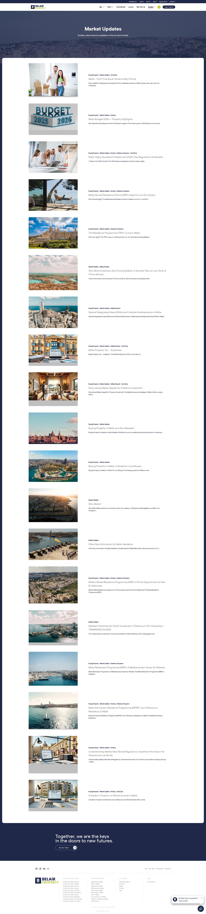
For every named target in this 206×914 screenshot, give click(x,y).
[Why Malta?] (53, 505)
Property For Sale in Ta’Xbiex (71, 890)
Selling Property (104, 267)
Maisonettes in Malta (97, 892)
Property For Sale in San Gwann (72, 892)
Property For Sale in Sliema (71, 882)
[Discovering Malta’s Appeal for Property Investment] (53, 389)
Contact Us (167, 868)
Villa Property (95, 901)
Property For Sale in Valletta (71, 884)
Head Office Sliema (124, 882)
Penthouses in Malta (97, 890)
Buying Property (93, 75)
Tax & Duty (114, 75)
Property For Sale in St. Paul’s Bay (72, 899)
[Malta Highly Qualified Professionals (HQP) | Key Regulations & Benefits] (53, 157)
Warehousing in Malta (97, 888)
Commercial (159, 868)
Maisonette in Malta (96, 886)
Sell (149, 868)
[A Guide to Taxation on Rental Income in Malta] (53, 795)
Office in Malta (95, 884)
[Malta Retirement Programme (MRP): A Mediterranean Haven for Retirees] (53, 669)
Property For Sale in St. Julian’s (72, 901)
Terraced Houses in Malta (98, 897)
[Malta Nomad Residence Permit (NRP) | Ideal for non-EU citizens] (53, 195)
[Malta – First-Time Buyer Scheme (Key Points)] (53, 80)
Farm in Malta (95, 894)
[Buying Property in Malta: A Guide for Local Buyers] (53, 466)
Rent (153, 868)
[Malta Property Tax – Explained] (53, 350)
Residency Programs (123, 153)
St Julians (121, 884)
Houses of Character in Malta (99, 899)
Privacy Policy (151, 882)
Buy (146, 868)
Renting (113, 115)
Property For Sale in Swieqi (71, 886)
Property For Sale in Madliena (71, 897)
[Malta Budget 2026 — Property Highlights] (53, 119)
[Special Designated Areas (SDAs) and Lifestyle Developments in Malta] (53, 312)
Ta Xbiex (121, 888)
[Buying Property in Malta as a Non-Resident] (53, 428)
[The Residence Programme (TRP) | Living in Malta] (53, 233)
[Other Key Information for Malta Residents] (53, 544)
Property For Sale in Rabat (70, 894)
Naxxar (121, 886)
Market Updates (105, 75)
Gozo (120, 890)
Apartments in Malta (97, 882)
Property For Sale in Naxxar (71, 888)
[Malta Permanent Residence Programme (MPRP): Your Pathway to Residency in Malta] (53, 711)
